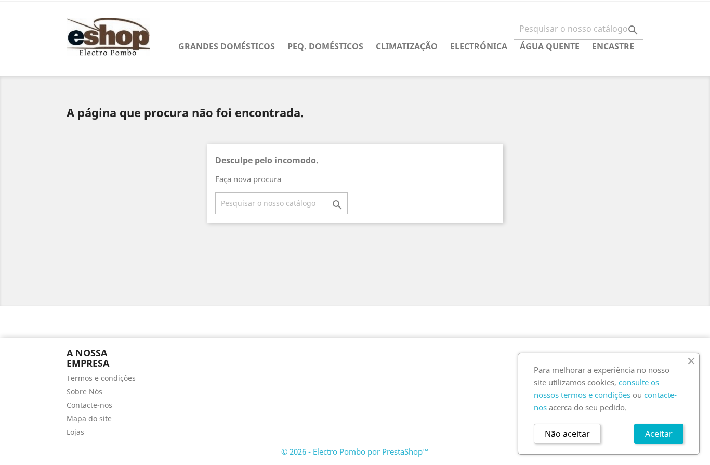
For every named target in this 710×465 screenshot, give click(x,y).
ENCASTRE (613, 46)
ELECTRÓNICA (478, 46)
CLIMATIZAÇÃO (407, 46)
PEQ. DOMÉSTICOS (325, 46)
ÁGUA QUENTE (550, 46)
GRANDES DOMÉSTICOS (226, 46)
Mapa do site (89, 418)
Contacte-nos (89, 405)
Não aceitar (567, 434)
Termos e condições (101, 378)
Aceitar (659, 434)
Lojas (75, 432)
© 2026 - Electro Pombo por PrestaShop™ (355, 451)
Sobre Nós (84, 391)
